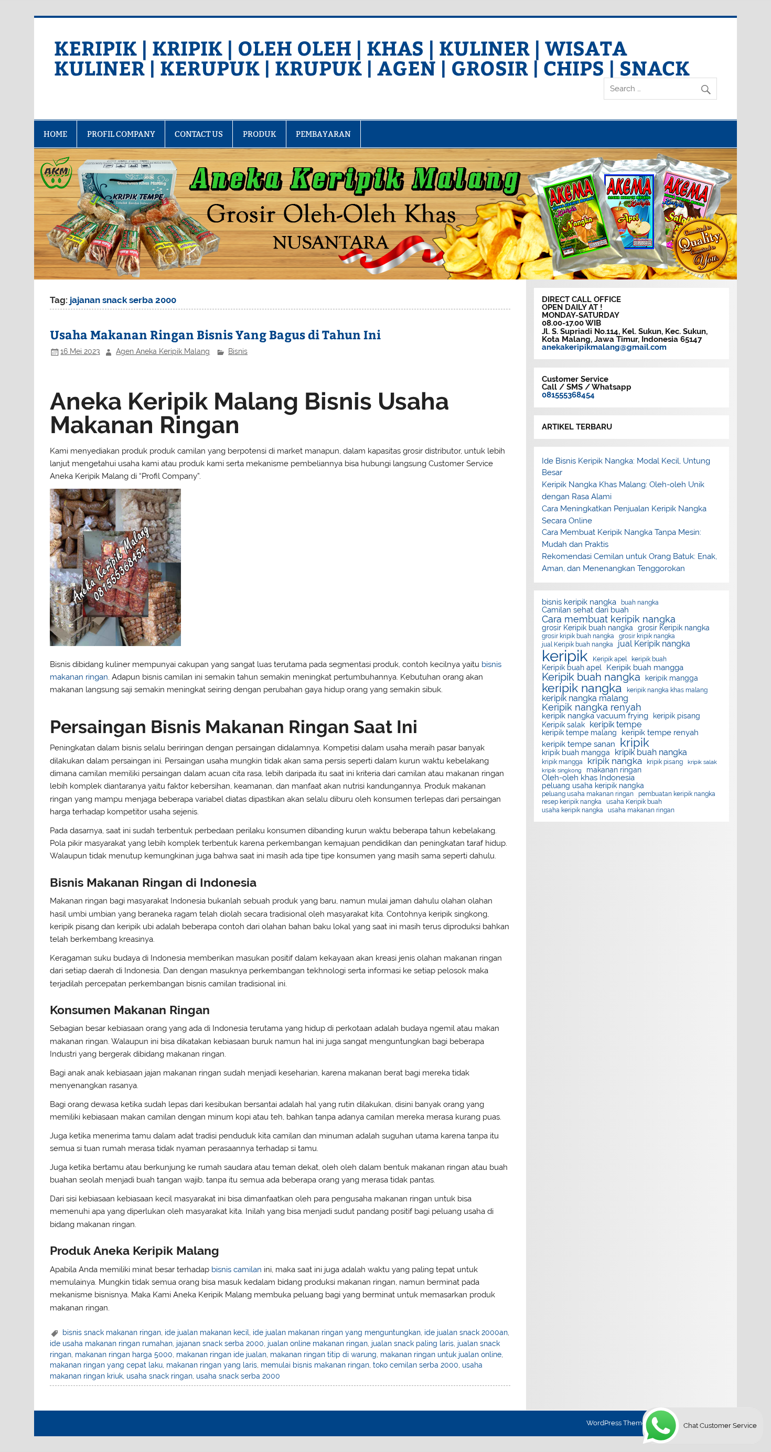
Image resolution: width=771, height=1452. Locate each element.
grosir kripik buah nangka (578, 636)
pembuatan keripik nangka (676, 794)
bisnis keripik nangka (579, 602)
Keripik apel (610, 659)
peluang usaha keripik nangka (593, 786)
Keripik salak (563, 725)
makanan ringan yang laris (211, 1365)
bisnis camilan (236, 1269)
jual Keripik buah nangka (577, 644)
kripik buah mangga (576, 753)
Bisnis (238, 351)
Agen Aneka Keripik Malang (163, 351)
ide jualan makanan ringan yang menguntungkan (337, 1332)
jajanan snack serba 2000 (220, 1343)
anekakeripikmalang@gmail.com (604, 347)
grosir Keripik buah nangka (587, 628)
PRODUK (259, 134)
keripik (565, 655)
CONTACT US (199, 134)
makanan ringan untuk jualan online (440, 1354)
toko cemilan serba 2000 (415, 1365)
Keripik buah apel (572, 668)
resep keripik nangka (572, 802)
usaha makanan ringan (641, 810)
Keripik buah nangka (591, 677)
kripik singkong (562, 770)
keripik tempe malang (579, 733)
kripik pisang (665, 762)
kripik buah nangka (651, 752)
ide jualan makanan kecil (207, 1332)
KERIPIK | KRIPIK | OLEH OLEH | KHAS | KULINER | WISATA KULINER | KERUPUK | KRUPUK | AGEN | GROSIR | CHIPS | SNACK (372, 57)
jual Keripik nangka (654, 644)
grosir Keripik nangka (674, 628)
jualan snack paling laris (412, 1343)
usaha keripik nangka (572, 810)
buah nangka (640, 602)
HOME (55, 134)
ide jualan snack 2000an (466, 1332)
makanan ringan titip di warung (323, 1354)
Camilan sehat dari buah (585, 610)
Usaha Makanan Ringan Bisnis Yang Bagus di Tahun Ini (215, 334)
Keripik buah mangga (644, 668)
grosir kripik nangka (647, 636)
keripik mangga (671, 678)
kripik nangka (614, 761)
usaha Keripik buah (634, 802)
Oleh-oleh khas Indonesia (588, 778)
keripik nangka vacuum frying (595, 716)
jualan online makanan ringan (317, 1343)
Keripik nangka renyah (591, 707)
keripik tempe (615, 724)
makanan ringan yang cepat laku (106, 1365)
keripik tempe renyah (660, 733)
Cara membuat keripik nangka (609, 619)
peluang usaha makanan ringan (588, 794)
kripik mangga (562, 762)
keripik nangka (582, 688)
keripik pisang (676, 716)
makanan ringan (613, 770)
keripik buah (649, 659)
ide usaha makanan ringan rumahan (111, 1343)
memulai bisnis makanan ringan (315, 1365)
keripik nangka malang (585, 698)
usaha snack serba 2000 (238, 1376)
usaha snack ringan (159, 1376)
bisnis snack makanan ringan (111, 1332)
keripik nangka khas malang (667, 690)
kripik (634, 742)
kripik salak (702, 762)
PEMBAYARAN (323, 134)
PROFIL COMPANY (121, 134)
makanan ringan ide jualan (221, 1354)
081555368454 (568, 395)
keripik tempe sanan (578, 744)
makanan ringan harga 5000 (124, 1354)
